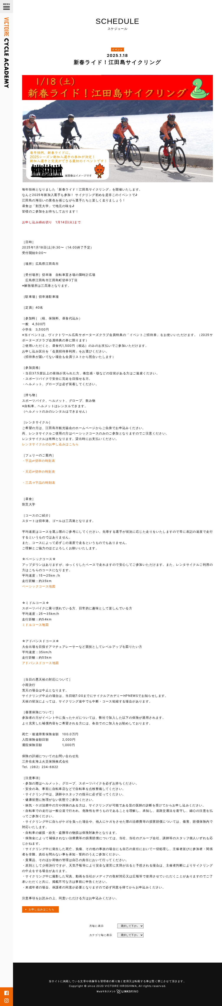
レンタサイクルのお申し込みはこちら (50, 444)
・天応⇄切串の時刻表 (38, 471)
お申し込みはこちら (41, 909)
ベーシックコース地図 (39, 586)
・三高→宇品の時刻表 (38, 482)
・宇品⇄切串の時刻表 (38, 460)
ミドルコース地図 (35, 624)
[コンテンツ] (6, 6)
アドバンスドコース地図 (40, 663)
